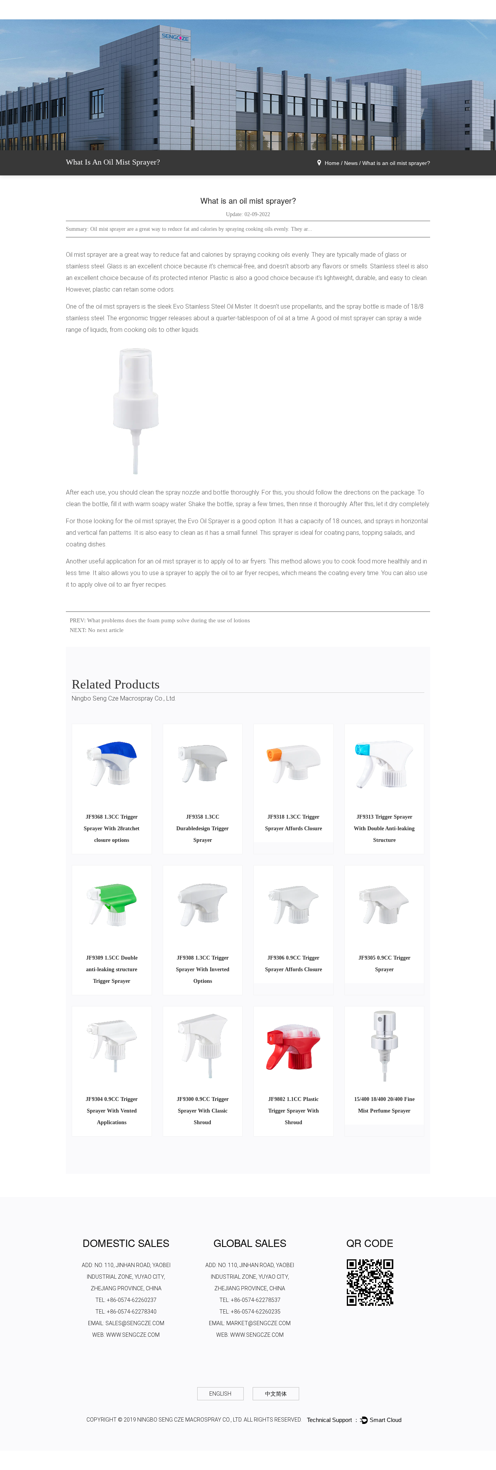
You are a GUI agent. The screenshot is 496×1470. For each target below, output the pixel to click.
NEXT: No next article (97, 630)
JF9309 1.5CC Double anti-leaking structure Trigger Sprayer (112, 969)
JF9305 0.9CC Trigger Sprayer (384, 963)
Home (332, 163)
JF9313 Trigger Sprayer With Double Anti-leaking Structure (384, 828)
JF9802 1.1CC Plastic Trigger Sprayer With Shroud (293, 1110)
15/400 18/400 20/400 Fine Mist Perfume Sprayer (384, 1105)
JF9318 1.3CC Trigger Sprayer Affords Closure (293, 822)
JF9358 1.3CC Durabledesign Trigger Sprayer (202, 828)
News (351, 163)
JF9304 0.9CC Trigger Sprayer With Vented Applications (112, 1110)
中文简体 (276, 1394)
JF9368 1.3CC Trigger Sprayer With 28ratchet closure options (112, 828)
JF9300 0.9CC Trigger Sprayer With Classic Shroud (203, 1110)
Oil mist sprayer (86, 254)
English (220, 1394)
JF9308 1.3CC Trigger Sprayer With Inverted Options (202, 969)
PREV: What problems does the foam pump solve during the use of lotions (160, 620)
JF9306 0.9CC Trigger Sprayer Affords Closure (293, 963)
